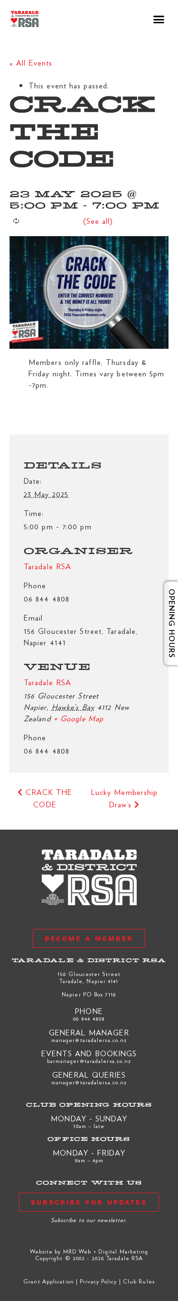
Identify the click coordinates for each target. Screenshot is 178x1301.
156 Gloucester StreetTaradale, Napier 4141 (89, 977)
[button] (159, 19)
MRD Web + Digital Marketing (106, 1251)
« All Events (30, 62)
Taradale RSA (47, 682)
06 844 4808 (89, 1018)
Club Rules (139, 1281)
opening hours (165, 623)
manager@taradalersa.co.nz (89, 1039)
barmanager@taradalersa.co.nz (89, 1060)
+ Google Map (78, 718)
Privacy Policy (98, 1281)
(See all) (98, 220)
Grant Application (48, 1281)
